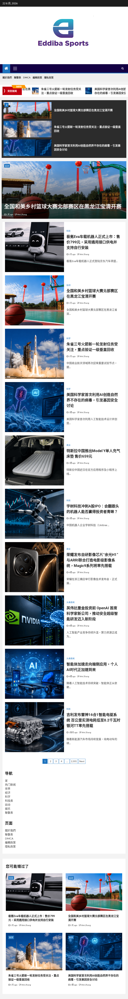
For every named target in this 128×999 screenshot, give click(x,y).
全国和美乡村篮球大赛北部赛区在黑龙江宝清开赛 (83, 110)
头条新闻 (70, 602)
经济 (7, 792)
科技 (68, 231)
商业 (68, 445)
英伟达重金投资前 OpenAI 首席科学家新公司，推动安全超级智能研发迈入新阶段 (92, 613)
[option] (64, 111)
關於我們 (7, 77)
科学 (7, 166)
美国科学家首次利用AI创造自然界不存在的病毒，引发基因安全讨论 (98, 91)
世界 (7, 788)
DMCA (26, 77)
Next (81, 761)
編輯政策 (37, 77)
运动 (68, 285)
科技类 (9, 800)
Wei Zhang (22, 214)
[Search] (122, 68)
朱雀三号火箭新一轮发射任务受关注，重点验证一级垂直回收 (43, 91)
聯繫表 (17, 77)
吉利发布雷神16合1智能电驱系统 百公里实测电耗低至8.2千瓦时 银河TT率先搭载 (93, 720)
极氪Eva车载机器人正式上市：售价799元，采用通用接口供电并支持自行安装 (93, 242)
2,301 (74, 761)
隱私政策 (49, 77)
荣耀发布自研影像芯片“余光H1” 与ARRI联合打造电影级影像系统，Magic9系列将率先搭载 (92, 560)
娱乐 (7, 808)
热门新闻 (10, 784)
